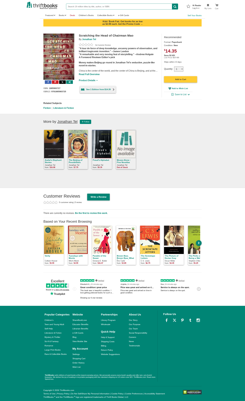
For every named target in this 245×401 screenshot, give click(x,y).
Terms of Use (49, 394)
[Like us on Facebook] (166, 320)
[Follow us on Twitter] (174, 320)
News (131, 341)
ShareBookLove (79, 320)
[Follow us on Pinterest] (182, 320)
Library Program (108, 320)
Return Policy (107, 350)
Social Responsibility (138, 333)
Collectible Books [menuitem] (105, 15)
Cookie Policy (117, 394)
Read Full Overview (89, 74)
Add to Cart (180, 79)
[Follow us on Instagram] (198, 320)
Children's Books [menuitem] (86, 15)
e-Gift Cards (77, 333)
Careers (132, 337)
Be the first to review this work (91, 213)
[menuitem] (197, 6)
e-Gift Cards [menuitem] (123, 15)
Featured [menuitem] (49, 15)
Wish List (76, 367)
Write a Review (98, 197)
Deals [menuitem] (72, 15)
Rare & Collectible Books (56, 354)
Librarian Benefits (80, 328)
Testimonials (134, 345)
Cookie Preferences (134, 394)
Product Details (87, 80)
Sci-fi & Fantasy (52, 341)
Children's (49, 320)
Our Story (133, 320)
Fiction (47, 108)
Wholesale (105, 324)
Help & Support (108, 337)
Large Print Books (53, 350)
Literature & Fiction (63, 108)
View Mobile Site (79, 341)
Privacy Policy (63, 394)
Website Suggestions (110, 354)
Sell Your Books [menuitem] (195, 15)
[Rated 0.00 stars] (86, 45)
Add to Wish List (180, 88)
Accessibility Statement (154, 394)
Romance (49, 345)
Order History (78, 363)
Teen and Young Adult (54, 324)
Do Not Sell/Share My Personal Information (90, 394)
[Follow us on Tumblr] (190, 320)
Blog (74, 337)
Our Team (133, 328)
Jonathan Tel (89, 39)
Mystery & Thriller (52, 337)
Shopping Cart (78, 358)
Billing (103, 346)
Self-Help (49, 328)
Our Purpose (134, 324)
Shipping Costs (107, 341)
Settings (76, 354)
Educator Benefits (80, 324)
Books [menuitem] (61, 15)
